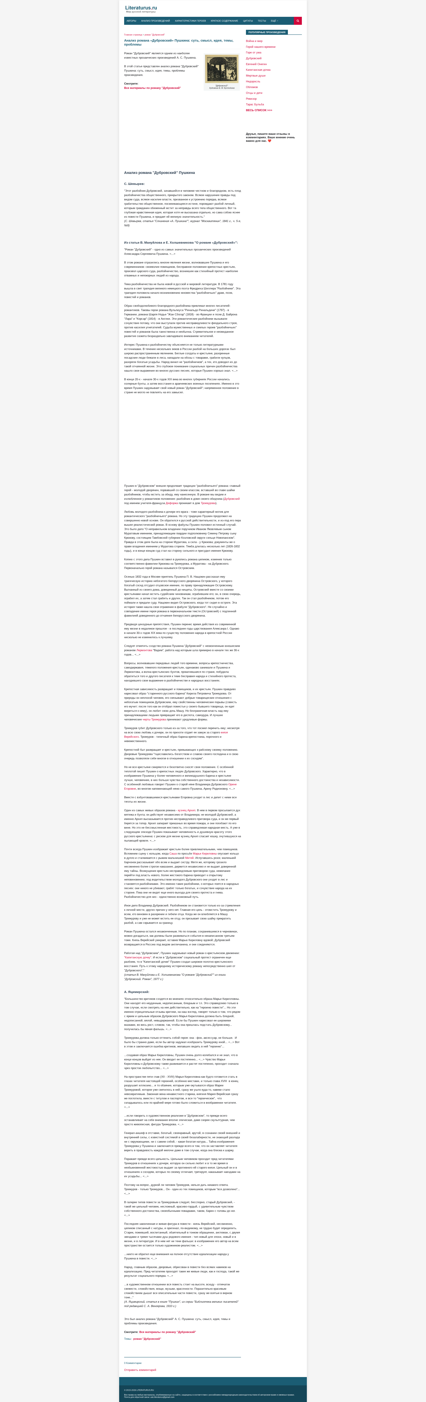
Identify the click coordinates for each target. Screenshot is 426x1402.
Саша (173, 853)
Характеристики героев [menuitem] (190, 20)
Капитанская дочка (258, 69)
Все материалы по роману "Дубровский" (152, 88)
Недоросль (253, 81)
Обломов (252, 87)
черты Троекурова (154, 719)
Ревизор (251, 98)
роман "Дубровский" (155, 34)
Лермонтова (144, 650)
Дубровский (232, 498)
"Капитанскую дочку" (137, 957)
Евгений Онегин (256, 64)
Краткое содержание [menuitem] (224, 20)
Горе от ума (253, 52)
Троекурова (208, 503)
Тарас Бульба (255, 104)
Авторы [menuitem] (131, 20)
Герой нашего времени (261, 46)
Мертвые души (256, 75)
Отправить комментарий (140, 1370)
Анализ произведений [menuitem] (155, 20)
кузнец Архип (186, 810)
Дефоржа (172, 503)
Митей (189, 858)
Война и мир (254, 41)
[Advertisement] (182, 130)
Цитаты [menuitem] (248, 20)
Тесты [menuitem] (262, 20)
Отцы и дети (254, 93)
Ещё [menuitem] (273, 20)
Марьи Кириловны (205, 853)
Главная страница (133, 34)
